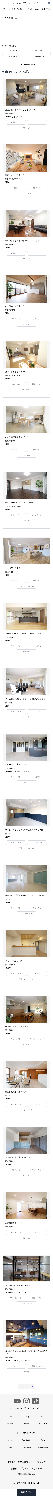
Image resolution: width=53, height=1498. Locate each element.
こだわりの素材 (31, 9)
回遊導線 (26, 652)
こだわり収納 (37, 843)
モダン (37, 122)
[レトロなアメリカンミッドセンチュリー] (26, 1009)
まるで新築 (16, 9)
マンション (26, 128)
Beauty (26, 1417)
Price (10, 1447)
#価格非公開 (39, 56)
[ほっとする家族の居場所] (26, 354)
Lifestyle (43, 1417)
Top (10, 1417)
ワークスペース (16, 1298)
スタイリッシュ (37, 515)
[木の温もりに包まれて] (26, 289)
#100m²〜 (13, 50)
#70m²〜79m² (13, 56)
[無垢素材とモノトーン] (26, 1205)
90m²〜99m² (37, 908)
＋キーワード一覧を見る (26, 65)
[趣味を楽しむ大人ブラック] (26, 747)
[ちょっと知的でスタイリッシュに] (26, 1268)
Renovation (43, 1424)
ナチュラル (26, 193)
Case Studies (26, 1440)
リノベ (6, 9)
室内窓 (37, 777)
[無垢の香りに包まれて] (26, 158)
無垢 (16, 188)
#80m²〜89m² (39, 50)
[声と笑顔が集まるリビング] (26, 419)
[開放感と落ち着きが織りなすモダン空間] (26, 223)
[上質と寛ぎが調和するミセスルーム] (26, 92)
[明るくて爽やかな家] (26, 943)
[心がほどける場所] (26, 550)
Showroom (26, 1447)
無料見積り (26, 1492)
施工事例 (45, 9)
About (10, 1440)
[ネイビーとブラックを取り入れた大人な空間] (26, 812)
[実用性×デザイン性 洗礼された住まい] (26, 485)
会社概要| (16, 1468)
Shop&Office (43, 1447)
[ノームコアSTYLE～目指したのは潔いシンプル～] (26, 681)
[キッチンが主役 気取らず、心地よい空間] (26, 616)
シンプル (26, 455)
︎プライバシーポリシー (31, 1468)
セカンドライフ (26, 1110)
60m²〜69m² (16, 384)
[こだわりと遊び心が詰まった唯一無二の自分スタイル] (26, 1333)
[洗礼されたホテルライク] (26, 1074)
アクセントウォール (26, 586)
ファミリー (26, 717)
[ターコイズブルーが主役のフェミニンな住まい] (26, 878)
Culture (10, 1424)
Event (26, 1424)
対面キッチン (16, 122)
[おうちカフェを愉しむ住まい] (26, 1140)
